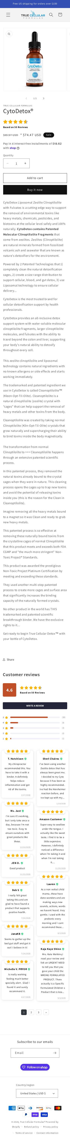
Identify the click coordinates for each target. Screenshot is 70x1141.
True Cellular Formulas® (32, 1121)
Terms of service (23, 1132)
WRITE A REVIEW (35, 705)
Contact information (48, 1132)
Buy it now (35, 190)
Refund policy (31, 1126)
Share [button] (10, 659)
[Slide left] (26, 98)
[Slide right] (44, 98)
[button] (8, 14)
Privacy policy (50, 1126)
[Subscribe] (54, 1053)
